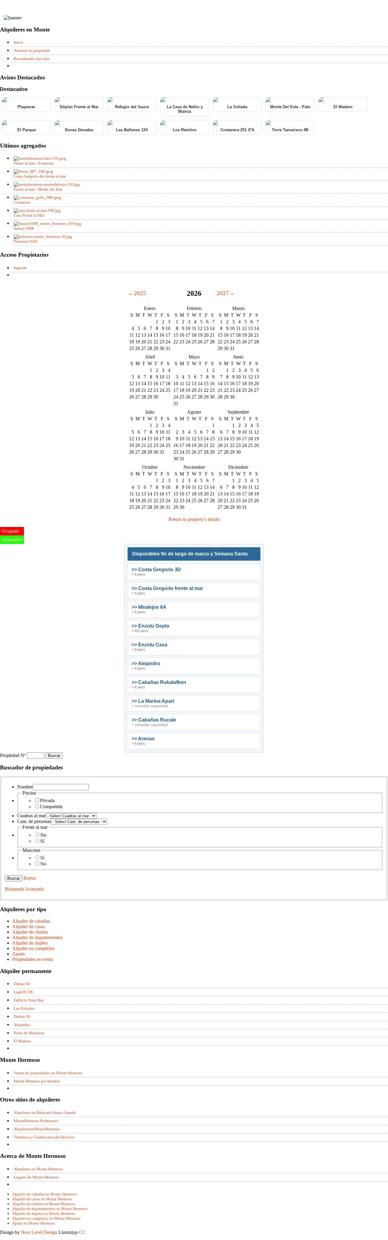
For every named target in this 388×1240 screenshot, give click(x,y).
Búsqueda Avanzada (24, 889)
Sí (42, 841)
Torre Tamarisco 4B (290, 130)
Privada (47, 800)
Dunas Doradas (79, 130)
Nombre (25, 786)
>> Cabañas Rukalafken (159, 682)
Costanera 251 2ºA (237, 130)
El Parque (26, 130)
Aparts (18, 953)
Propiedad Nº (13, 755)
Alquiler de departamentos (37, 937)
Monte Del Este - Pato (290, 107)
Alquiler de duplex (30, 942)
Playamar (26, 107)
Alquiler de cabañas (31, 921)
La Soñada (237, 107)
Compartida (51, 806)
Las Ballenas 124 (132, 130)
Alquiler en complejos (33, 948)
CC (82, 1232)
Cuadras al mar (31, 815)
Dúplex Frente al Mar (79, 107)
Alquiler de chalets (30, 932)
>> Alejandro (146, 663)
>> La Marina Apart (153, 701)
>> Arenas (143, 738)
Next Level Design (39, 1232)
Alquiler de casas (28, 926)
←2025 (137, 293)
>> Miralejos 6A (149, 607)
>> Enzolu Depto (150, 625)
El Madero (343, 107)
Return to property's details (194, 519)
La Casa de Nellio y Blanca (185, 109)
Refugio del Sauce (132, 107)
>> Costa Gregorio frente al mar (167, 588)
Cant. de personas (34, 821)
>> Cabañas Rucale (154, 719)
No (43, 835)
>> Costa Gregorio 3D (156, 569)
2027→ (226, 293)
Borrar (29, 878)
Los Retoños (184, 130)
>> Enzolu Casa (149, 644)
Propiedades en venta (32, 959)
